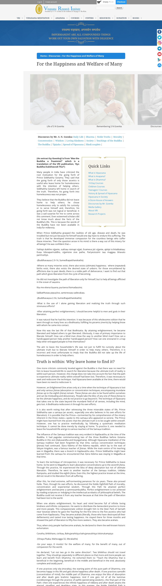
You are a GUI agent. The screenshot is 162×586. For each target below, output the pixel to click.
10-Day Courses (95, 183)
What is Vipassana (97, 172)
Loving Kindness (75, 140)
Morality (117, 136)
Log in (39, 2)
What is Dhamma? (97, 179)
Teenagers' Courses (97, 190)
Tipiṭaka (57, 144)
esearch (65, 8)
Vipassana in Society (98, 196)
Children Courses (96, 186)
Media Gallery (94, 207)
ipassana (51, 8)
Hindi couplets (93, 144)
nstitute (76, 8)
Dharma (90, 136)
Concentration (45, 140)
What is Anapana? (96, 176)
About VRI (93, 210)
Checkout (121, 2)
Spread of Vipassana (73, 144)
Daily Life (78, 136)
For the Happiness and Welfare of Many (83, 55)
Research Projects (97, 214)
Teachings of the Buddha (109, 140)
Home (43, 55)
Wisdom (59, 140)
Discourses (54, 55)
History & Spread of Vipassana (102, 193)
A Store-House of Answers (100, 200)
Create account (51, 2)
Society (90, 140)
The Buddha (44, 144)
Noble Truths (104, 136)
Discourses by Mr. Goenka (100, 203)
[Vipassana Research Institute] (38, 12)
